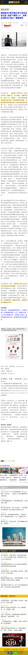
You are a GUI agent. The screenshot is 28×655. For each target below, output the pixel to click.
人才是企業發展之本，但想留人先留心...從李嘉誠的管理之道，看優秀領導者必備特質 (14, 317)
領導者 (13, 461)
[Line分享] (16, 653)
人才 (6, 461)
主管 (9, 461)
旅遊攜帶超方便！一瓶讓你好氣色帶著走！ (13, 478)
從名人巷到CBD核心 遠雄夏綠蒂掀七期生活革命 (4, 478)
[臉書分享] (10, 653)
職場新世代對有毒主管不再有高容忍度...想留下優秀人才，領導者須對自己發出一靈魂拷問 (14, 15)
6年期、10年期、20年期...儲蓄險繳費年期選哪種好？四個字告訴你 (23, 478)
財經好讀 (6, 27)
